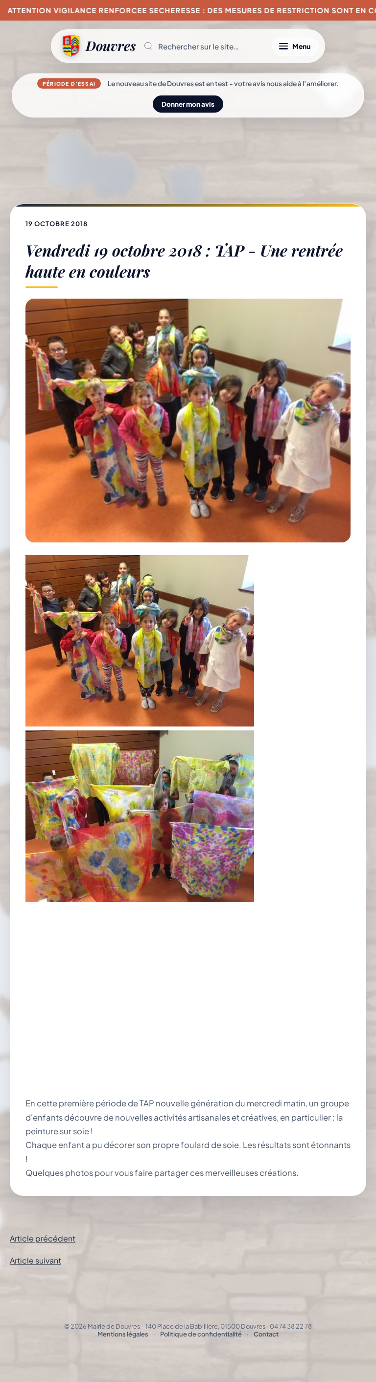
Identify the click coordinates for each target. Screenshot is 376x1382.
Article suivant (35, 1260)
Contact (266, 1334)
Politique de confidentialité (201, 1334)
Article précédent (42, 1238)
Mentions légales (122, 1334)
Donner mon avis (188, 104)
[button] (203, 46)
